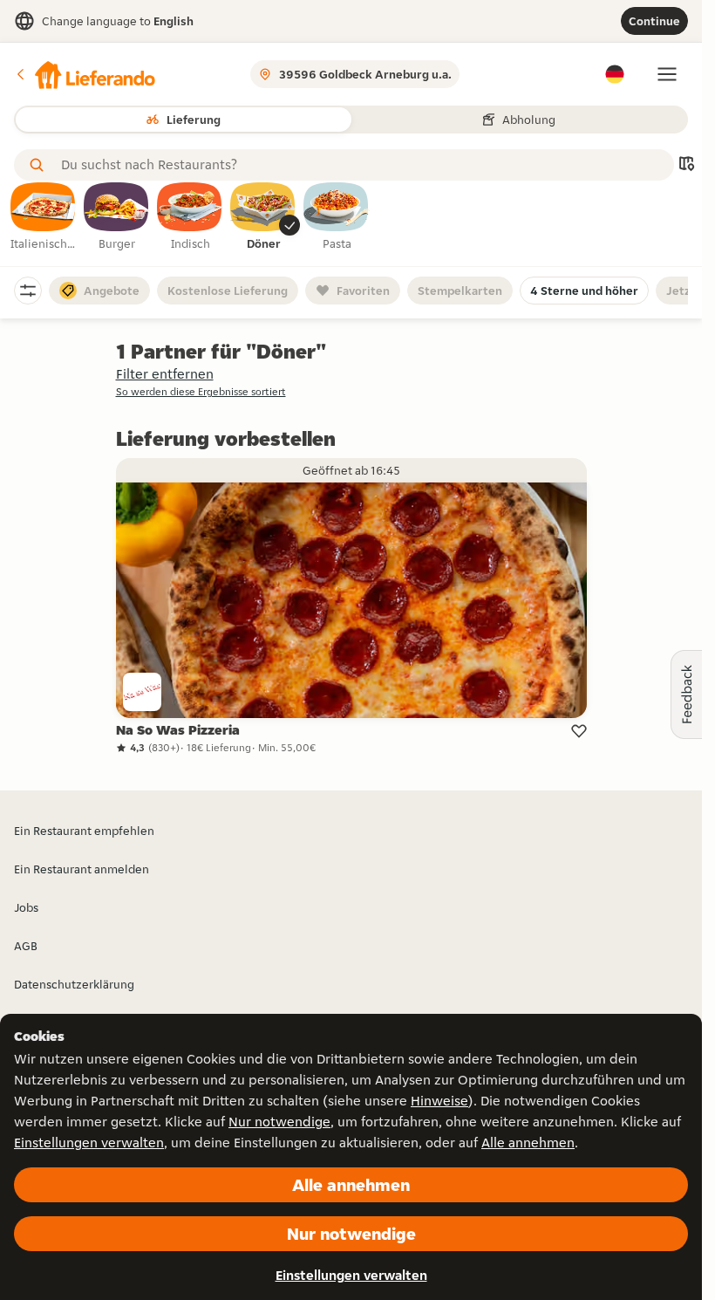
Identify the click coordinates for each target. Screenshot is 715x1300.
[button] (84, 74)
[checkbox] (43, 217)
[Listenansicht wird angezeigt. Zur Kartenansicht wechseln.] (686, 165)
